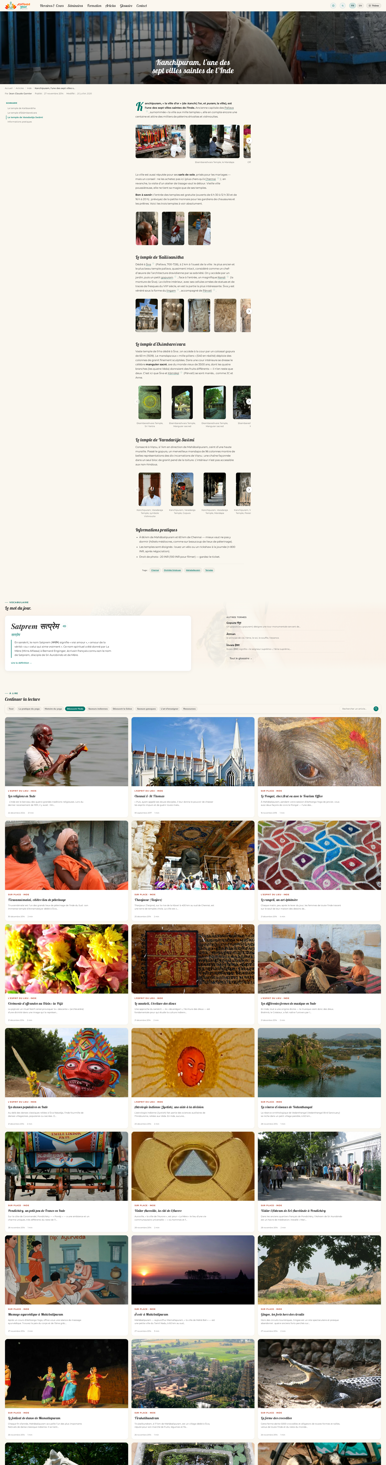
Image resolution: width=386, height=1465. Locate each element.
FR (352, 5)
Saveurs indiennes (98, 709)
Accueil (9, 88)
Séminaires (75, 5)
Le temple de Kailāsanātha (21, 108)
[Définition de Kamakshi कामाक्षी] (181, 372)
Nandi (222, 277)
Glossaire (126, 5)
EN (360, 5)
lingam (171, 290)
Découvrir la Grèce (122, 709)
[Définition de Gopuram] (175, 277)
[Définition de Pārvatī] (214, 290)
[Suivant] (249, 140)
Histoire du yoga (53, 709)
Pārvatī (207, 290)
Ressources (189, 709)
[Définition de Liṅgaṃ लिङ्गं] (178, 290)
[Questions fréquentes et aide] (333, 5)
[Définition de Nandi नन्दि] (228, 277)
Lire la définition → (21, 662)
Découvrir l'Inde (75, 709)
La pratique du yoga (29, 709)
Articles (111, 5)
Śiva (148, 264)
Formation (94, 5)
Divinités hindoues (172, 570)
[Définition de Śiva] (153, 263)
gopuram (167, 277)
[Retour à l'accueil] (17, 6)
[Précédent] (137, 140)
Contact (142, 5)
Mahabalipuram (193, 570)
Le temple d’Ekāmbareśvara (22, 112)
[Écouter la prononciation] (64, 626)
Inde (29, 88)
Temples (209, 570)
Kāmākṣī (173, 373)
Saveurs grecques (146, 709)
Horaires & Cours (52, 5)
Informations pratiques (20, 121)
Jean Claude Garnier (20, 93)
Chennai (210, 179)
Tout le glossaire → (241, 658)
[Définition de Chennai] (218, 178)
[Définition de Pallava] (147, 111)
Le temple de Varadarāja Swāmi (25, 117)
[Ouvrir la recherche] (343, 5)
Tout (11, 709)
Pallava (229, 107)
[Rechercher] (376, 708)
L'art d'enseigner (169, 709)
